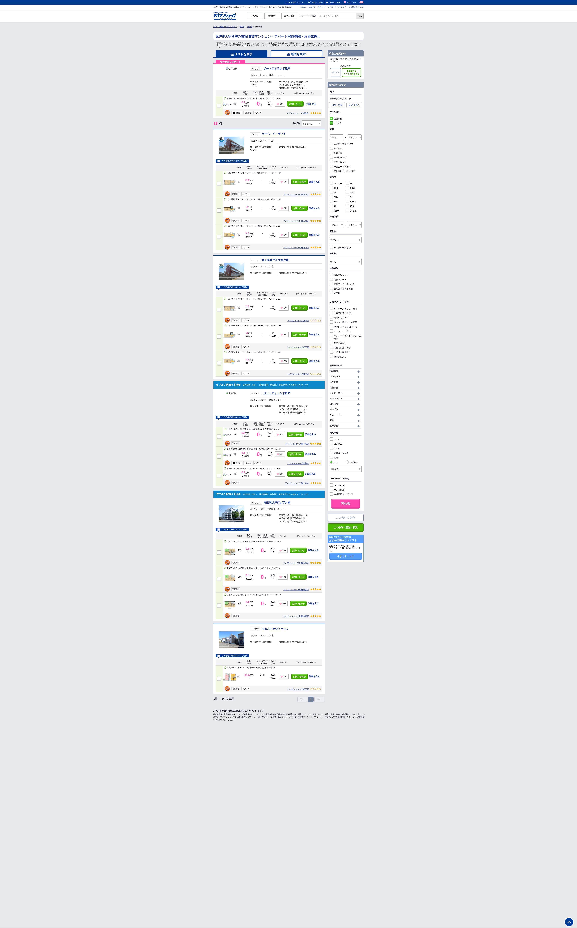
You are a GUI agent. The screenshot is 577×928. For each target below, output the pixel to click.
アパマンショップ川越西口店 (296, 194)
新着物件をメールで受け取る (351, 72)
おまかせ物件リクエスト (295, 2)
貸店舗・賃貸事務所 (343, 288)
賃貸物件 (338, 118)
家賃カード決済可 (342, 166)
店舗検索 (272, 16)
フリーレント (340, 162)
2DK (352, 192)
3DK (336, 201)
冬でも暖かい (340, 343)
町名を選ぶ (354, 105)
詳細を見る (311, 104)
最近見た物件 (334, 2)
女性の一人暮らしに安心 (345, 308)
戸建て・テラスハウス (344, 284)
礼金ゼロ (338, 153)
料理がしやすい (341, 317)
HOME (255, 16)
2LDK (336, 197)
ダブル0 (337, 123)
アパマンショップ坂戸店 (298, 321)
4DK (352, 206)
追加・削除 (337, 105)
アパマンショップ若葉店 (297, 113)
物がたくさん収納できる (345, 327)
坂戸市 (249, 27)
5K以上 (353, 211)
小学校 (337, 448)
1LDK (352, 188)
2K (335, 192)
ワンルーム (339, 183)
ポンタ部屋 (339, 490)
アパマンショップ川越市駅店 (296, 563)
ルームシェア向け (342, 331)
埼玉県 (242, 27)
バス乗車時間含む (342, 248)
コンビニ (338, 444)
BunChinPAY (340, 485)
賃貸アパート (340, 279)
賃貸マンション (341, 275)
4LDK (336, 211)
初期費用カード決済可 (344, 171)
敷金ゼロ (338, 148)
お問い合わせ (295, 104)
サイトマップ (341, 7)
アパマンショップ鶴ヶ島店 (297, 444)
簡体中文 (312, 7)
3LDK (352, 201)
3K (351, 197)
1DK (336, 188)
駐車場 (337, 293)
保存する (335, 72)
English (303, 7)
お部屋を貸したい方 (356, 7)
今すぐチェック (345, 556)
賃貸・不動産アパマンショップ (225, 27)
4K (335, 206)
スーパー (338, 439)
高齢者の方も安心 (342, 347)
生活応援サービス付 (343, 494)
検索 (360, 16)
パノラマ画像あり (342, 352)
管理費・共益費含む (343, 144)
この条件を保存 (345, 517)
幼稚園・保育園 (341, 453)
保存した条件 (317, 2)
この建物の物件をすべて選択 (234, 161)
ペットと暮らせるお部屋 (345, 322)
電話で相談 (289, 16)
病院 (336, 457)
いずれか (354, 462)
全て (336, 462)
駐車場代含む (340, 157)
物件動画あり (340, 356)
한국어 (330, 7)
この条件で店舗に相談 (346, 527)
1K (351, 183)
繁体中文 (321, 7)
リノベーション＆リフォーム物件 (347, 337)
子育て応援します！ (343, 313)
